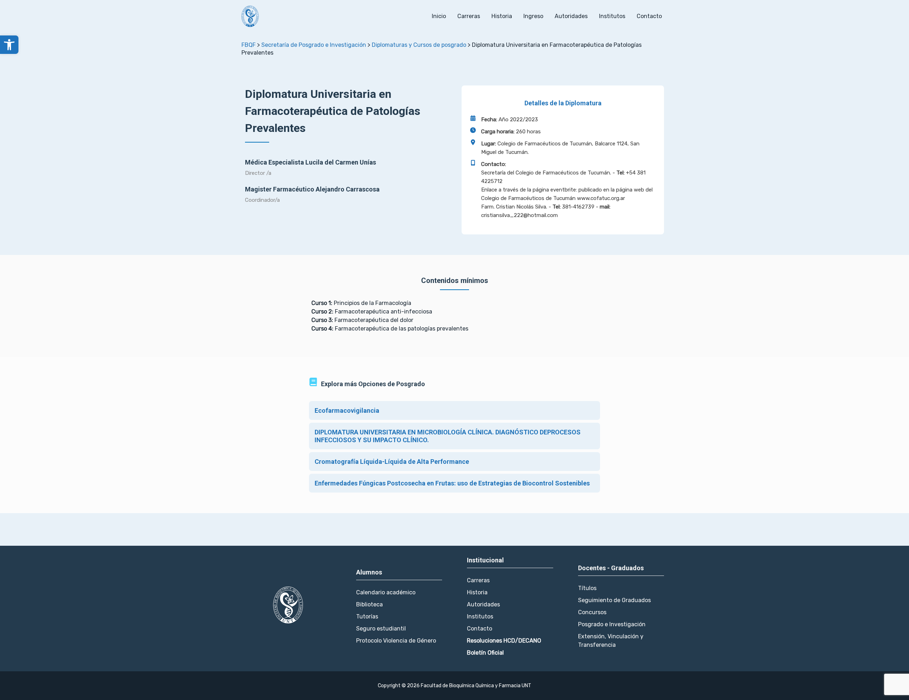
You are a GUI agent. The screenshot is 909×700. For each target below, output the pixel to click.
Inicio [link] (439, 16)
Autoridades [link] (571, 16)
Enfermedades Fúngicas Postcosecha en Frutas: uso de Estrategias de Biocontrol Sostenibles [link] (452, 483)
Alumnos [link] (369, 572)
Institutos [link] (612, 16)
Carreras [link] (468, 16)
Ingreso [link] (533, 16)
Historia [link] (501, 16)
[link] (9, 44)
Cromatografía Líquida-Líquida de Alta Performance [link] (392, 461)
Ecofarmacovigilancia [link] (347, 410)
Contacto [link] (649, 16)
